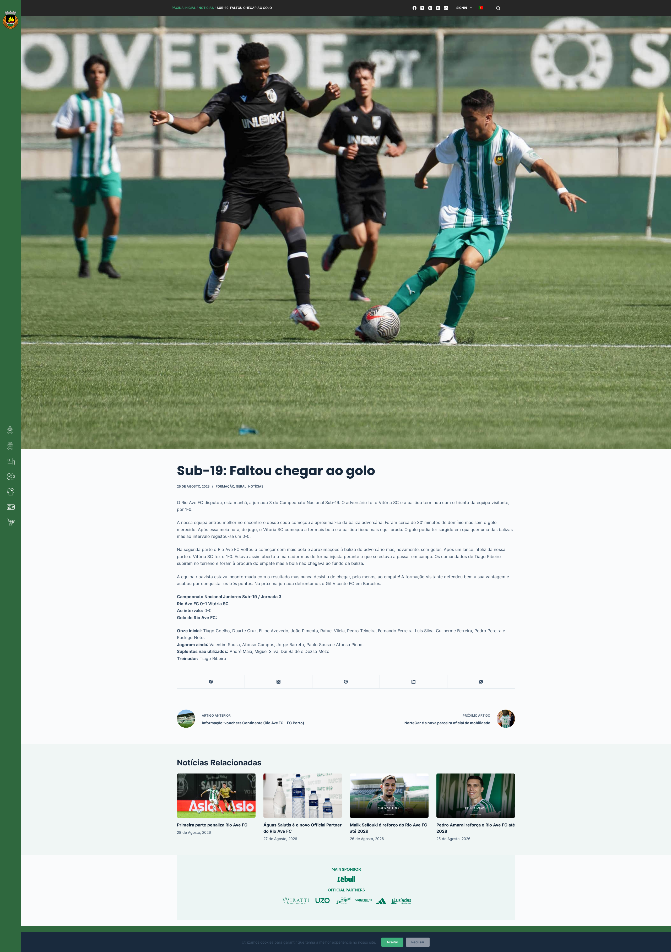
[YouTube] (438, 8)
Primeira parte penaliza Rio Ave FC (212, 824)
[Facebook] (414, 8)
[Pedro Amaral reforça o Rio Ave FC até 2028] (475, 796)
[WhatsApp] (481, 682)
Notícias (206, 8)
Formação (225, 486)
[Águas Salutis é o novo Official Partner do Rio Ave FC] (302, 796)
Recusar (417, 942)
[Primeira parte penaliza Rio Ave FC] (216, 796)
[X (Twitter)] (422, 8)
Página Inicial (184, 8)
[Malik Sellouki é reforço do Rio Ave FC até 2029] (389, 796)
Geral (241, 486)
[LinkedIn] (446, 8)
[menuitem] (480, 8)
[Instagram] (430, 8)
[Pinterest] (346, 682)
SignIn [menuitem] (461, 8)
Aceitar (392, 942)
